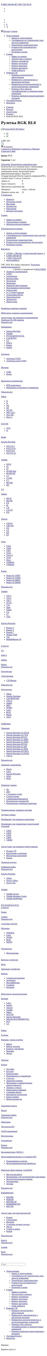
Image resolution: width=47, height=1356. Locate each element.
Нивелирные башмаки (16, 1090)
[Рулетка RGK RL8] (2, 144)
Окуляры (10, 1069)
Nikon (8, 694)
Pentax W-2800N (13, 582)
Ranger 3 (10, 628)
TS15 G (9, 555)
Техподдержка (12, 36)
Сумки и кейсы (13, 1229)
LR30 (8, 833)
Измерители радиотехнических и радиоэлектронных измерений (26, 85)
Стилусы (10, 1078)
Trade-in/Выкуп (18, 70)
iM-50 (8, 498)
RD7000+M (11, 1202)
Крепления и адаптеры (16, 853)
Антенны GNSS (13, 358)
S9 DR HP (10, 473)
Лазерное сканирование (17, 272)
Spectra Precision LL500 (16, 747)
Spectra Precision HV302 (16, 744)
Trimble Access (12, 894)
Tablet (8, 610)
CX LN (9, 510)
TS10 (8, 553)
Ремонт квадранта (19, 68)
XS (7, 406)
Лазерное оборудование (16, 285)
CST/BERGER (12, 698)
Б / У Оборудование (15, 292)
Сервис (9, 54)
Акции (14, 31)
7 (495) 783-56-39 (23, 4)
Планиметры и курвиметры (18, 1076)
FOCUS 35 (11, 453)
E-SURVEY (11, 338)
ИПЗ (8, 705)
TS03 (8, 546)
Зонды (9, 1227)
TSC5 (8, 598)
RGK (8, 712)
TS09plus (10, 564)
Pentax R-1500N (13, 575)
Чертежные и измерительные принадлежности (19, 1084)
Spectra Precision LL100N (17, 742)
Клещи (9, 1217)
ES (7, 535)
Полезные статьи (13, 202)
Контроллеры (12, 278)
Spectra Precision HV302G (17, 751)
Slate (8, 607)
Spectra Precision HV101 (16, 737)
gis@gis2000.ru (12, 260)
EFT (8, 1021)
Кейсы (9, 1044)
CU (7, 612)
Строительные (12, 796)
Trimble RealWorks (14, 898)
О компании (6, 195)
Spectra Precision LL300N (17, 740)
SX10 (8, 464)
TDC (8, 617)
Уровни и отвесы (14, 1087)
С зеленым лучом (14, 794)
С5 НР (9, 478)
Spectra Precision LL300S (17, 749)
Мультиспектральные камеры (19, 1179)
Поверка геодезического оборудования (22, 76)
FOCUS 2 (10, 446)
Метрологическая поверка (18, 224)
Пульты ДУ (11, 851)
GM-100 (9, 526)
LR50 (8, 835)
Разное (9, 858)
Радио (9, 374)
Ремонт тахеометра (19, 61)
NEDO (9, 942)
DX (7, 512)
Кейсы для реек (13, 1046)
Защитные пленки (14, 1081)
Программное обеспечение (18, 288)
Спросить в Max (8, 151)
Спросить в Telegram (30, 149)
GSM (8, 372)
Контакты (10, 103)
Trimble (9, 334)
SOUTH (9, 1014)
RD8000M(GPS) (13, 1204)
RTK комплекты (13, 385)
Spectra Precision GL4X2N (17, 733)
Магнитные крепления (16, 856)
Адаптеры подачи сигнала (18, 1224)
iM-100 (9, 501)
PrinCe (9, 343)
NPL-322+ (10, 412)
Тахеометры (11, 276)
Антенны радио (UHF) (16, 361)
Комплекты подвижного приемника (22, 388)
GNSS (9, 274)
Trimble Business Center (16, 896)
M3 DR (9, 483)
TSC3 (8, 596)
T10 (8, 605)
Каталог (7, 31)
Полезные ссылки (19, 52)
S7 (7, 469)
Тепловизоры (12, 1181)
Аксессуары (11, 112)
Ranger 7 (10, 632)
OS (7, 528)
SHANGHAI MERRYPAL (17, 1019)
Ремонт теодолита (19, 63)
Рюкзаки (10, 1051)
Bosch (8, 715)
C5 (7, 480)
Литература (11, 206)
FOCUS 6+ (11, 448)
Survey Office (12, 880)
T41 (8, 637)
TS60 (8, 548)
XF (7, 408)
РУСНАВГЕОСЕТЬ (15, 336)
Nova (8, 560)
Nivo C (9, 417)
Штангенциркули (14, 1099)
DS (7, 533)
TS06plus (10, 562)
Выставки (10, 204)
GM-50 (9, 523)
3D (7, 789)
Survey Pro (11, 883)
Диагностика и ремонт (21, 59)
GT (7, 340)
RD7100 (9, 1206)
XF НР (9, 410)
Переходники (12, 1074)
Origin (9, 878)
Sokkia (9, 347)
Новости (10, 199)
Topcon (9, 1008)
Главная (9, 107)
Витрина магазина (14, 211)
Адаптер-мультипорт (15, 978)
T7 (7, 614)
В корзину (8, 147)
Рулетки (9, 114)
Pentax (9, 345)
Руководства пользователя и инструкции (24, 242)
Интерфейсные (13, 983)
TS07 (8, 551)
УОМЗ (9, 708)
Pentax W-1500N (13, 578)
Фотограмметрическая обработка (21, 1163)
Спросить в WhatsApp (11, 149)
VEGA (9, 701)
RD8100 (9, 1199)
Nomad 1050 (11, 635)
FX (7, 503)
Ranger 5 (10, 630)
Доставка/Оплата (14, 100)
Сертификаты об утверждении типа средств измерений (27, 41)
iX (7, 505)
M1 (7, 485)
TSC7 (8, 600)
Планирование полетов (16, 1161)
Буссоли (10, 1071)
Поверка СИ (11, 73)
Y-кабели (10, 985)
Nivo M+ (10, 415)
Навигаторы (11, 302)
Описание (5, 164)
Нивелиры (11, 283)
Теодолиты (11, 281)
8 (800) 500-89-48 (8, 4)
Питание (10, 1222)
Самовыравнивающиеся (17, 799)
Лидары (9, 1184)
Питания (10, 987)
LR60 (8, 838)
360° (8, 792)
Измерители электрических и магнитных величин (24, 81)
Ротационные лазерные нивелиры (21, 803)
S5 (7, 466)
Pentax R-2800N (13, 580)
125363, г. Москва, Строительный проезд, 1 (25, 253)
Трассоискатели (13, 297)
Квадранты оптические (16, 1094)
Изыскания (11, 209)
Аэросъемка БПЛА (14, 295)
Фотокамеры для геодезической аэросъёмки (25, 1177)
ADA (8, 717)
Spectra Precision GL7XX (17, 735)
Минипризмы (12, 953)
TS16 (8, 557)
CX (7, 508)
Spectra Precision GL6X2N (17, 753)
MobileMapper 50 (13, 639)
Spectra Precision (13, 331)
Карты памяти (12, 1097)
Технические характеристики (24, 45)
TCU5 (9, 603)
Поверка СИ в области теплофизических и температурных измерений (27, 91)
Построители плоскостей (17, 801)
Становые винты (13, 1092)
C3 (7, 476)
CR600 (9, 840)
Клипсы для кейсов (15, 1049)
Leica (8, 710)
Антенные (11, 980)
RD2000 (9, 1197)
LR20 (8, 831)
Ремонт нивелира (19, 66)
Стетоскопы (11, 1220)
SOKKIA (10, 933)
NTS (8, 428)
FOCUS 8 (10, 451)
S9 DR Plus (11, 471)
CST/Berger (11, 680)
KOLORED (41, 269)
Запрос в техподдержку (21, 38)
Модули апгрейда (14, 1174)
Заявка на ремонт (19, 56)
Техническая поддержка (11, 229)
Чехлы (9, 1053)
